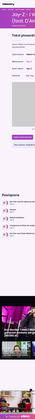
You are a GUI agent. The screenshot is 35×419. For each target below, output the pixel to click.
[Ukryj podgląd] (31, 390)
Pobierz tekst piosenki (23, 137)
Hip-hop (28, 9)
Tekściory (11, 9)
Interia (4, 9)
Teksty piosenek (19, 9)
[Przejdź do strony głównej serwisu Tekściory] (8, 3)
